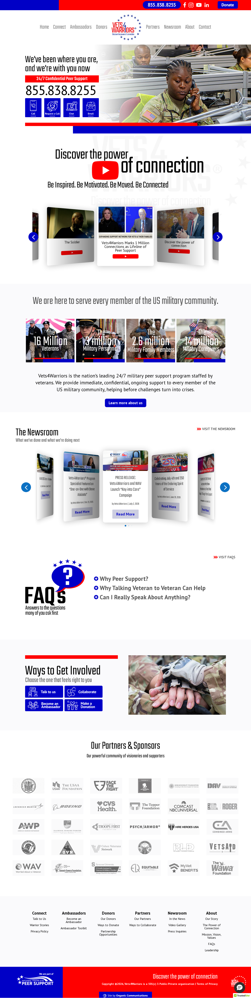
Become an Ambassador (74, 920)
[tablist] (125, 526)
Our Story (211, 919)
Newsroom (172, 27)
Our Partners (142, 919)
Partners (153, 27)
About (190, 27)
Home (44, 27)
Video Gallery (177, 925)
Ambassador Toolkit (74, 928)
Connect (59, 27)
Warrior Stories (39, 925)
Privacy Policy (39, 931)
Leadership (212, 950)
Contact (205, 27)
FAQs (211, 944)
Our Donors (108, 919)
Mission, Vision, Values (211, 936)
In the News (177, 919)
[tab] (125, 525)
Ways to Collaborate (142, 925)
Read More (45, 495)
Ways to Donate (108, 925)
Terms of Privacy (207, 984)
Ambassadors (81, 27)
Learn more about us (126, 402)
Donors (101, 27)
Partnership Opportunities (108, 932)
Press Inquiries (177, 931)
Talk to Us (39, 919)
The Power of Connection (212, 926)
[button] (33, 237)
